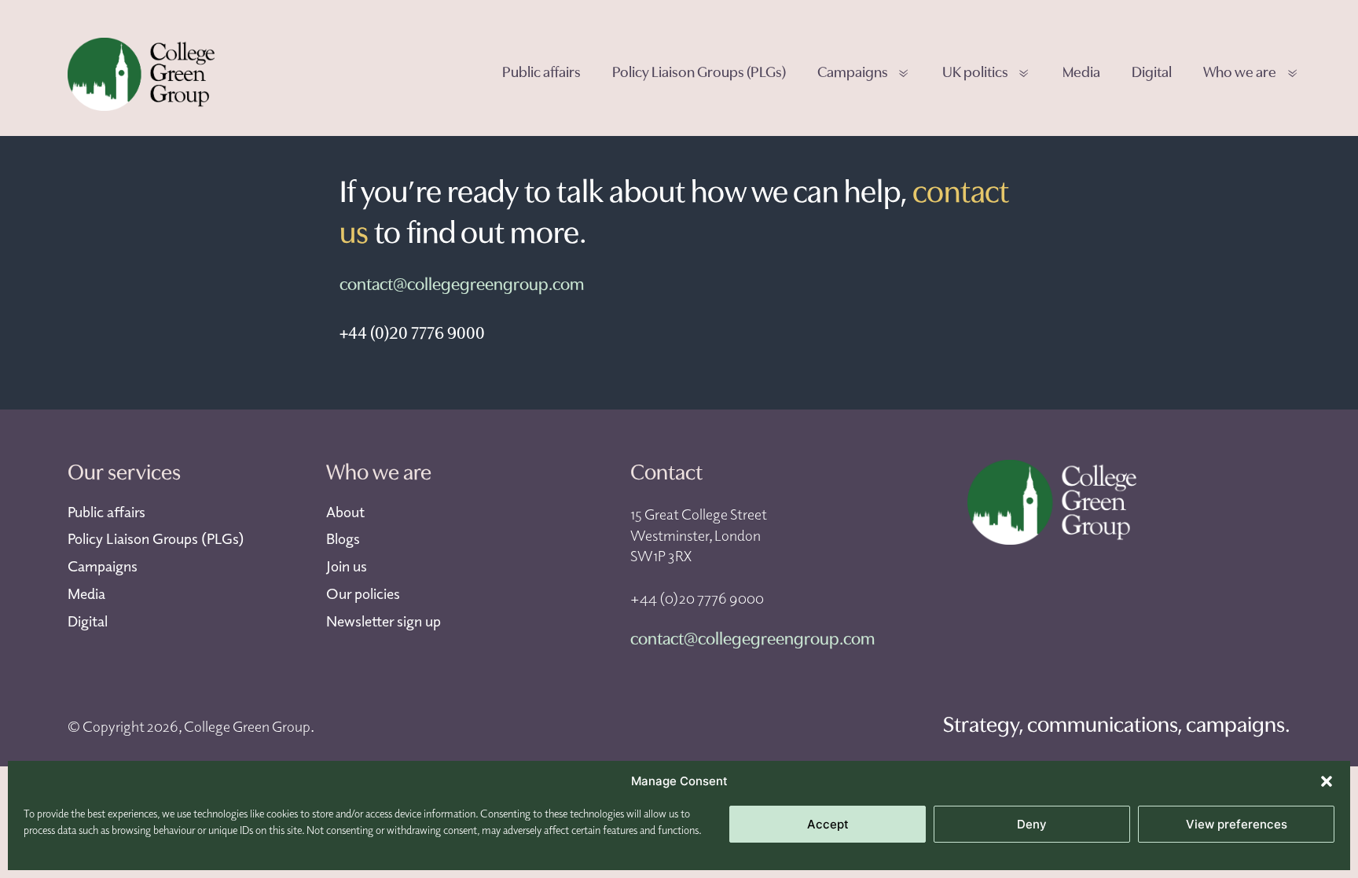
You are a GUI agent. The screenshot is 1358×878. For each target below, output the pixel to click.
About (345, 511)
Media (1081, 73)
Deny (1032, 824)
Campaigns (852, 73)
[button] (1326, 781)
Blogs (343, 538)
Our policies (363, 593)
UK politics (975, 73)
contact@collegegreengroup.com (462, 286)
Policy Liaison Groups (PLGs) (699, 73)
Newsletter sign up (383, 621)
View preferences (1236, 824)
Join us (346, 566)
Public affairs (541, 73)
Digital (1152, 73)
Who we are (1239, 73)
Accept (828, 824)
